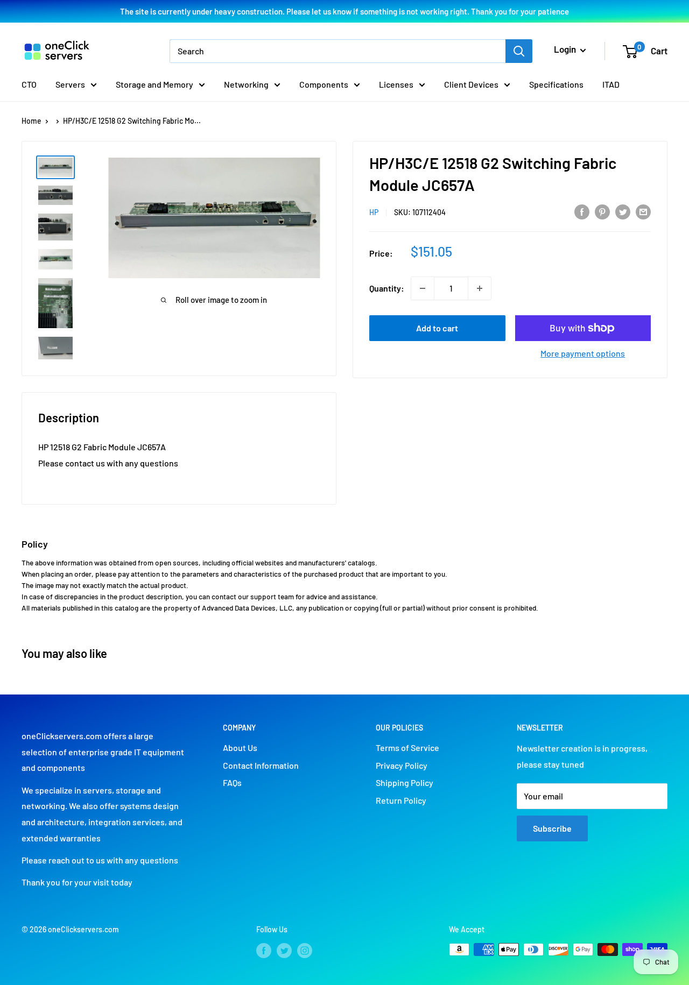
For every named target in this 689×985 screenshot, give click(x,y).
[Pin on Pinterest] (602, 211)
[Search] (518, 51)
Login (566, 49)
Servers (70, 84)
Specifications (556, 84)
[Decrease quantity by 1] (422, 288)
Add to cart (437, 328)
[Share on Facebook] (581, 211)
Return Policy (401, 800)
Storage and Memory (154, 84)
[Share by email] (643, 211)
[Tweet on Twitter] (622, 211)
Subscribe (552, 828)
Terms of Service (407, 747)
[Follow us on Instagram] (304, 950)
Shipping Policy (404, 782)
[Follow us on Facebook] (263, 950)
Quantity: (386, 288)
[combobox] (337, 51)
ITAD (611, 84)
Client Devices (471, 84)
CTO (29, 84)
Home (31, 120)
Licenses (396, 84)
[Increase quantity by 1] (479, 288)
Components (323, 84)
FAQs (232, 782)
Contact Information (261, 765)
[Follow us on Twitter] (284, 950)
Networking (246, 84)
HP (373, 212)
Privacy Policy (401, 765)
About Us (240, 747)
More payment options (582, 353)
